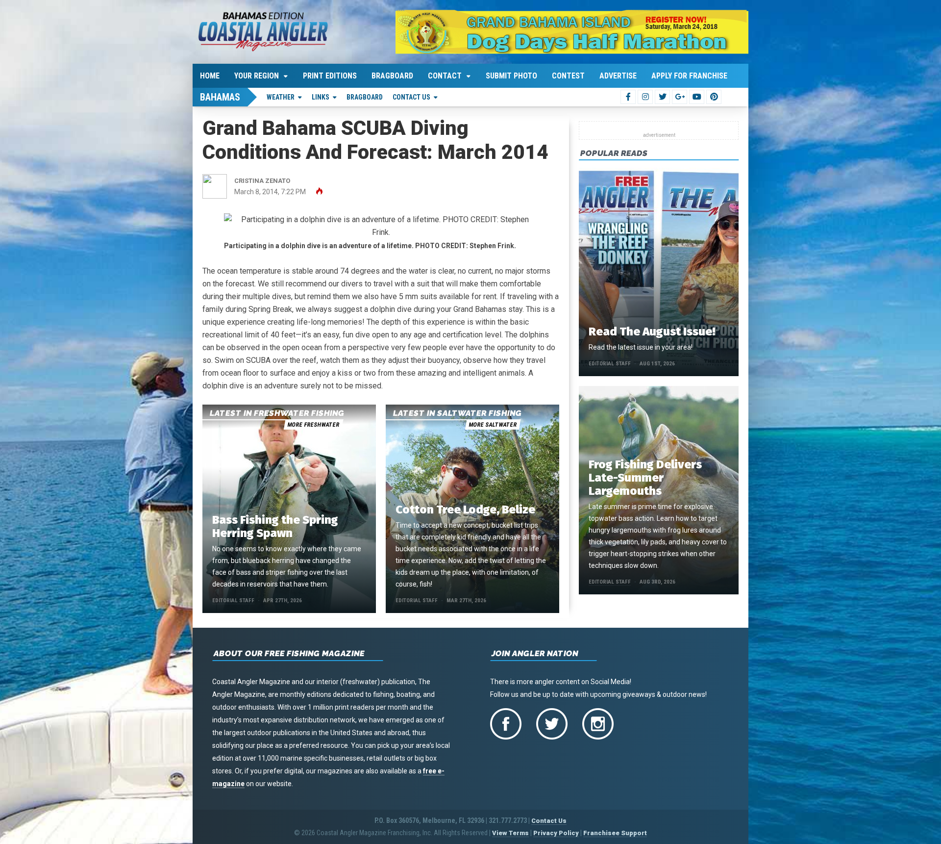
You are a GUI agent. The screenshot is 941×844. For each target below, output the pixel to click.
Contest (568, 75)
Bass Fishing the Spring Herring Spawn (275, 526)
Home (210, 75)
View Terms (510, 833)
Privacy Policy (556, 833)
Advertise (618, 75)
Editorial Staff (233, 600)
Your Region (256, 75)
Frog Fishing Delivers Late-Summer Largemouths (645, 478)
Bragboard (392, 75)
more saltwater (492, 424)
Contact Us (411, 97)
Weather (281, 97)
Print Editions (330, 75)
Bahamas (220, 97)
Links (320, 97)
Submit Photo (511, 75)
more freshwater (313, 424)
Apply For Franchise (689, 75)
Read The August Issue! (652, 331)
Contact (445, 75)
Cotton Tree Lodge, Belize (465, 509)
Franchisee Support (615, 833)
